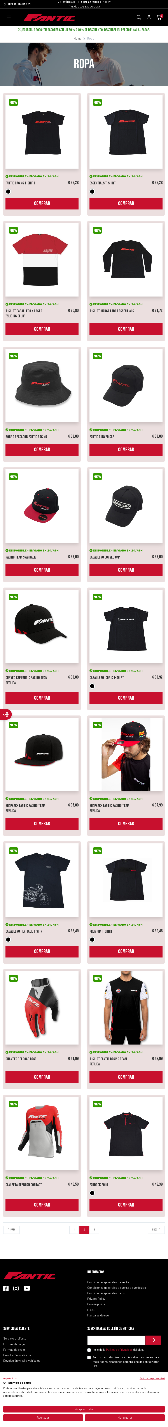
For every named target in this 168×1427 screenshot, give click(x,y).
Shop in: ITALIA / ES (19, 4)
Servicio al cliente (14, 1338)
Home (77, 38)
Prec (13, 1229)
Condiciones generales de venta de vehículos (116, 1287)
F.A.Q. (91, 1310)
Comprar (42, 203)
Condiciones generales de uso (106, 1293)
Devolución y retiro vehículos (21, 1360)
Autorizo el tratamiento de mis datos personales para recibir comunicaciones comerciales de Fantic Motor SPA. (126, 1361)
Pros (155, 1229)
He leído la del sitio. (118, 1349)
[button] (10, 1378)
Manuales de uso (98, 1315)
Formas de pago (14, 1344)
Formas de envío (14, 1349)
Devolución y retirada (17, 1355)
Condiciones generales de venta (108, 1282)
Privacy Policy (96, 1298)
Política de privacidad (152, 1378)
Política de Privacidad (119, 1349)
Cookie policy (96, 1304)
